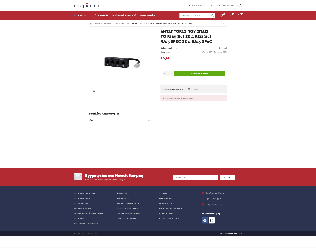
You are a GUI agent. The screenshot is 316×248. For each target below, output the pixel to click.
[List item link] (94, 193)
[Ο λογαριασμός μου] (240, 5)
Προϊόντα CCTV (109, 23)
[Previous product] (221, 23)
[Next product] (226, 23)
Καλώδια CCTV (123, 23)
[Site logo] (88, 5)
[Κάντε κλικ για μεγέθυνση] (94, 91)
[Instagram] (212, 220)
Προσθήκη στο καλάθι (199, 74)
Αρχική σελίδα (95, 23)
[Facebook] (205, 220)
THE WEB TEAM (236, 234)
